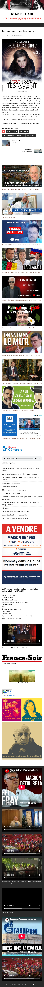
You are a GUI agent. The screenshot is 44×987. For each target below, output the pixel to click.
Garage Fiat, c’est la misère (11, 483)
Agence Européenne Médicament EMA (15, 602)
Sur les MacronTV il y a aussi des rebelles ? (16, 518)
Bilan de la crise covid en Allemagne (14, 490)
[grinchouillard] (22, 9)
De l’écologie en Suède (9, 486)
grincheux (24, 132)
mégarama (30, 135)
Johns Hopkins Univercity (10, 595)
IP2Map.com (11, 695)
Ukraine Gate (6, 614)
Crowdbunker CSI (7, 598)
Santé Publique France (9, 600)
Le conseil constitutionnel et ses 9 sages (15, 511)
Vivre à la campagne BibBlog (11, 618)
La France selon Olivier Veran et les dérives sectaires (19, 474)
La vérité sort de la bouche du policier (14, 515)
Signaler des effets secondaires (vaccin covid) (17, 616)
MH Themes (34, 985)
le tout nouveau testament (13, 135)
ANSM (4, 607)
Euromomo (6, 611)
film (15, 132)
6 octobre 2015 (8, 35)
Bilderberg (5, 508)
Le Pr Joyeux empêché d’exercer (12, 493)
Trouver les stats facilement (11, 609)
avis (8, 132)
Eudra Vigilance (7, 604)
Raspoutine (19, 35)
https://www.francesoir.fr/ (11, 663)
